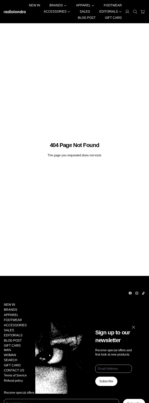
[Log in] (127, 11)
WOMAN (10, 355)
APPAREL (11, 315)
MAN (7, 350)
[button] (135, 11)
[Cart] (142, 11)
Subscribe (106, 381)
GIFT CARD (113, 17)
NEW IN (34, 5)
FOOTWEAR (113, 5)
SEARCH (10, 360)
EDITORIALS (13, 335)
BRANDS (10, 309)
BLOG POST (87, 17)
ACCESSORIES (15, 325)
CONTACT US (14, 370)
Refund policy (13, 380)
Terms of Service (15, 375)
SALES (85, 11)
